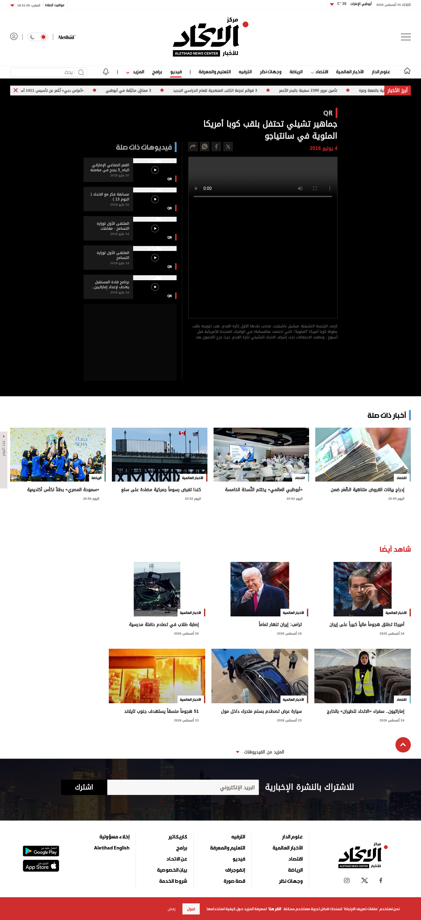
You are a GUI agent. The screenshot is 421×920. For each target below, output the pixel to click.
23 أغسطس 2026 (289, 719)
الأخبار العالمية (349, 72)
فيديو (176, 72)
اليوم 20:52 (295, 498)
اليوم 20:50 (91, 498)
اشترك (84, 787)
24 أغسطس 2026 (392, 633)
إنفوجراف (235, 870)
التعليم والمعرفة (215, 72)
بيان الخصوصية (172, 870)
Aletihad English (111, 848)
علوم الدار (381, 72)
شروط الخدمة (173, 881)
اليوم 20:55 (396, 498)
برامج (157, 72)
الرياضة (296, 72)
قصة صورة (234, 881)
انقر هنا (275, 908)
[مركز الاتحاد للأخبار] (210, 37)
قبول (191, 909)
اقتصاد (321, 72)
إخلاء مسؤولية (114, 836)
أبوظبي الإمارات (354, 4)
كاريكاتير (177, 836)
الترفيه (245, 72)
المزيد (138, 72)
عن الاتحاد (176, 859)
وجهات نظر (270, 72)
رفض (172, 909)
